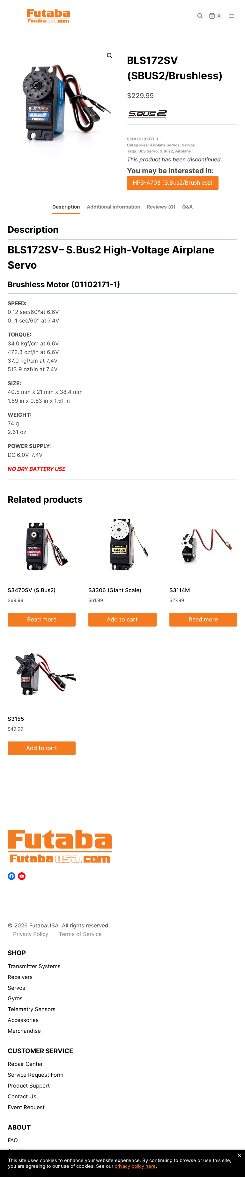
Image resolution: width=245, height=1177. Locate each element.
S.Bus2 (166, 151)
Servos (188, 145)
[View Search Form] (200, 16)
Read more (41, 619)
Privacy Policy (30, 934)
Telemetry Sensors (32, 1009)
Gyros (15, 998)
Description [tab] (66, 207)
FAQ (13, 1140)
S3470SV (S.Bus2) (32, 590)
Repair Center (25, 1064)
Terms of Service (80, 934)
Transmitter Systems (34, 966)
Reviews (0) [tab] (161, 207)
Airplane (183, 151)
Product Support (29, 1085)
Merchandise (24, 1031)
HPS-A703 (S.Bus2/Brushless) (173, 182)
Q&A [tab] (187, 207)
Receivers (20, 977)
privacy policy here (135, 1166)
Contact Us (22, 1096)
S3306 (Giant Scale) (114, 590)
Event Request (26, 1107)
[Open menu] (231, 16)
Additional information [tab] (113, 207)
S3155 (16, 719)
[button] (109, 55)
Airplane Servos (165, 145)
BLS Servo (148, 151)
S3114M (179, 590)
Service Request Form (35, 1075)
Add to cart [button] (122, 619)
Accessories (23, 1020)
